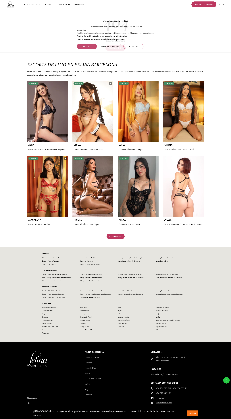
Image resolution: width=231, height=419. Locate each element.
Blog (86, 389)
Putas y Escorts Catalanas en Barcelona (92, 281)
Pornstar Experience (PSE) (50, 327)
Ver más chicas (115, 236)
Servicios (49, 4)
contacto (79, 4)
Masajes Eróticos (160, 323)
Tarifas (87, 373)
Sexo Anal (45, 317)
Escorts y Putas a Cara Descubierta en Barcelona (95, 294)
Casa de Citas (64, 4)
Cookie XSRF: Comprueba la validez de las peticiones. (101, 39)
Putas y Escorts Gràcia (49, 264)
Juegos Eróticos (47, 323)
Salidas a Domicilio (161, 311)
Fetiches (157, 317)
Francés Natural (85, 320)
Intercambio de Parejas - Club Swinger (167, 320)
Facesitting (45, 333)
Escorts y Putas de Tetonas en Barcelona (130, 294)
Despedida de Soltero (162, 307)
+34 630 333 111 (180, 388)
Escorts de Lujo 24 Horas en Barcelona (92, 291)
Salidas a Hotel (122, 314)
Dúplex (120, 311)
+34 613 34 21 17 (163, 393)
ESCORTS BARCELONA (32, 4)
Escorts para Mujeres (86, 314)
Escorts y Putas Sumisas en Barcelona (53, 297)
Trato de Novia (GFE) (86, 330)
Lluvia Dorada (122, 323)
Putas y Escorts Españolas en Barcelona (54, 281)
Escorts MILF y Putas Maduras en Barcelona (131, 291)
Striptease (45, 330)
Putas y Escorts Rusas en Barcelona (91, 277)
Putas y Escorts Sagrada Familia (89, 264)
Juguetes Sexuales (161, 327)
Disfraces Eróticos (47, 311)
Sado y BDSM (84, 327)
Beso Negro (83, 307)
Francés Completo (47, 320)
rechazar (133, 46)
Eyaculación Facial (86, 317)
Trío (119, 330)
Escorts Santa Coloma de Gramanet (129, 261)
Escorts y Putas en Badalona (88, 258)
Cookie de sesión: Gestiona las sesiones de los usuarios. (102, 36)
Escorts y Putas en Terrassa (50, 261)
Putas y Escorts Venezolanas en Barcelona (168, 277)
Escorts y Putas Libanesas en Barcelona (130, 274)
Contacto (88, 394)
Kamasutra (83, 323)
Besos (119, 307)
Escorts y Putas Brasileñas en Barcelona (54, 274)
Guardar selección (110, 46)
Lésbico (157, 330)
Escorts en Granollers (86, 261)
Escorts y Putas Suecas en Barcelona (166, 274)
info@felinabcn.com (164, 402)
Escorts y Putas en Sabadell (164, 258)
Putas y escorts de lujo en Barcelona (53, 258)
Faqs (87, 384)
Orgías (44, 314)
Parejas (157, 314)
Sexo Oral (121, 327)
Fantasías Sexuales (123, 317)
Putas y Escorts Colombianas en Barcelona (131, 277)
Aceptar (192, 413)
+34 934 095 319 (163, 388)
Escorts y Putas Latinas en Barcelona (91, 274)
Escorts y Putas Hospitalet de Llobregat (130, 258)
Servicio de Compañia (49, 307)
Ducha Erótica (84, 311)
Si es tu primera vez (93, 378)
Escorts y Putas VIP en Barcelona (52, 291)
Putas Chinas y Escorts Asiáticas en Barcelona (56, 277)
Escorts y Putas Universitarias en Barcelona (168, 294)
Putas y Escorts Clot (161, 261)
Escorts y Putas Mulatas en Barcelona (167, 291)
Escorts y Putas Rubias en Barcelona (53, 294)
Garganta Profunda (124, 320)
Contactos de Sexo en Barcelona (90, 297)
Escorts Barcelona (92, 357)
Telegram (160, 397)
